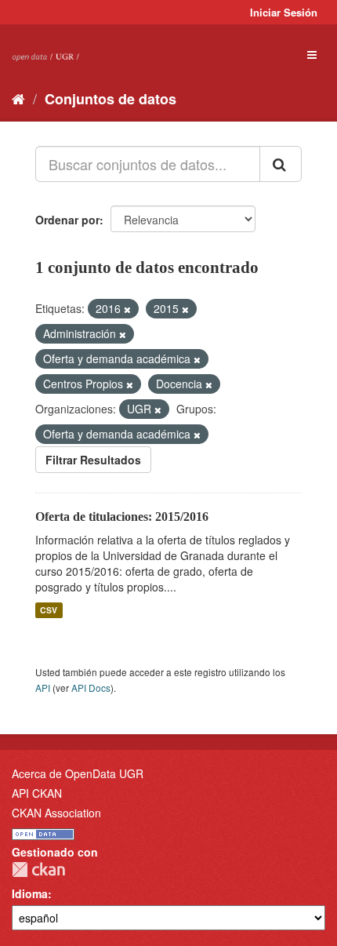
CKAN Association (56, 812)
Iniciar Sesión (283, 12)
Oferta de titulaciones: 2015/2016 (121, 516)
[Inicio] (18, 98)
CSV (48, 610)
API (42, 687)
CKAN (38, 869)
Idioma (30, 893)
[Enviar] (280, 164)
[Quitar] (127, 309)
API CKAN (37, 793)
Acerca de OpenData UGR (77, 773)
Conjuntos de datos (110, 99)
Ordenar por (67, 219)
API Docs (91, 687)
